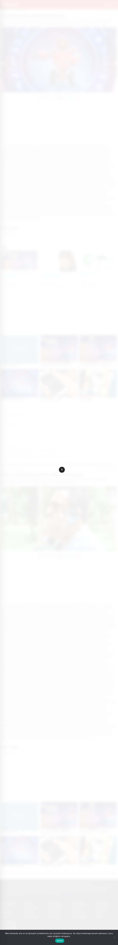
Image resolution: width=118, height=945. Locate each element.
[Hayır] (114, 937)
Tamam (60, 941)
